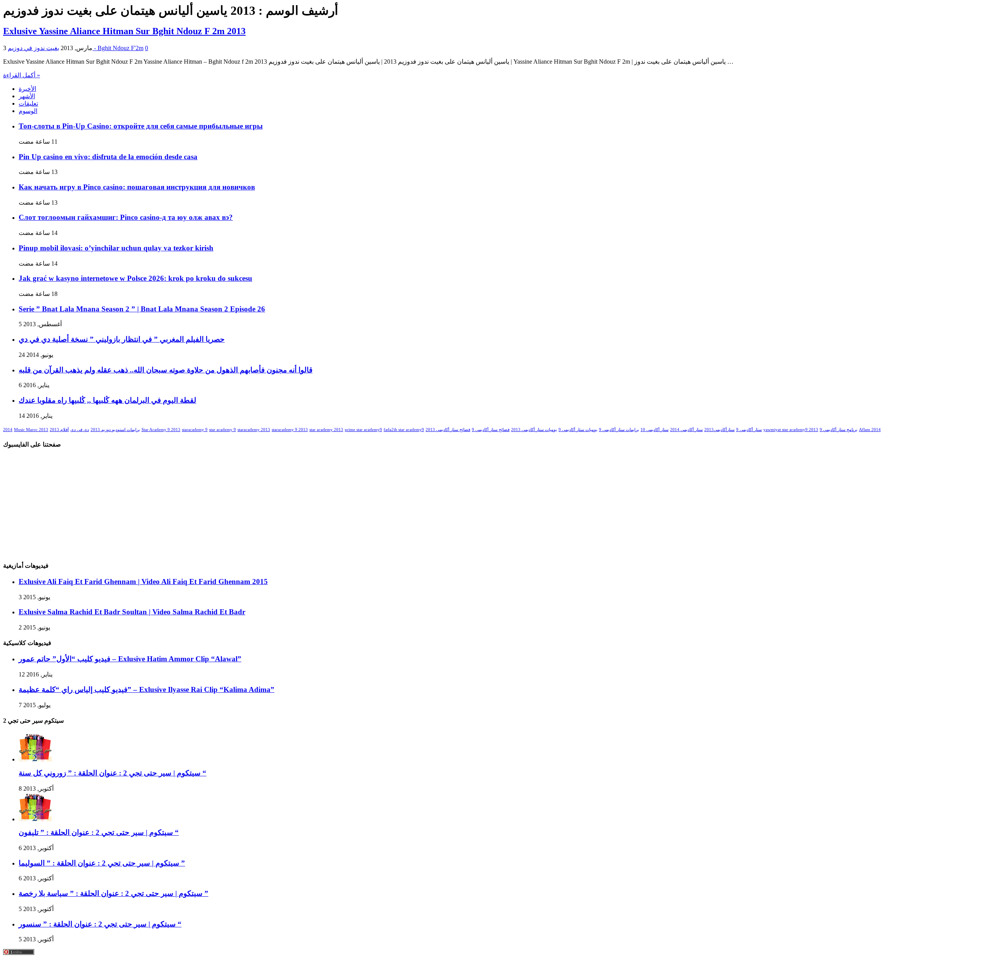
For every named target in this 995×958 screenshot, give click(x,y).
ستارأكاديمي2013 (719, 430)
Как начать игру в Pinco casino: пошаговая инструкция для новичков (137, 187)
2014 (7, 430)
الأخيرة (27, 88)
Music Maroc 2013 (31, 430)
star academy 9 (222, 430)
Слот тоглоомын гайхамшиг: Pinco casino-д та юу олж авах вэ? (126, 217)
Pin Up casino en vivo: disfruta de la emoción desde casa (108, 157)
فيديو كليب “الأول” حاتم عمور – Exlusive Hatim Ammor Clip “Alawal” (130, 659)
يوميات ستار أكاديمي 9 (578, 430)
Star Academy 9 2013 (160, 430)
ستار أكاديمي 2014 (686, 430)
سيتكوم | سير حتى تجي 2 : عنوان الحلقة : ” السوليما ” (102, 863)
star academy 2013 (326, 430)
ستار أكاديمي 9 (749, 430)
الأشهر (27, 96)
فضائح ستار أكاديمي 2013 (448, 430)
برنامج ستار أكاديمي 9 (838, 430)
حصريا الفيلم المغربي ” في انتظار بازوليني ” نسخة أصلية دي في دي (122, 339)
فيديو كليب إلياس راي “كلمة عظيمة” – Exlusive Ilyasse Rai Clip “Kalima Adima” (146, 689)
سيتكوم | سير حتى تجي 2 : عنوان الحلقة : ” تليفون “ (99, 832)
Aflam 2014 (870, 430)
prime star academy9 (363, 430)
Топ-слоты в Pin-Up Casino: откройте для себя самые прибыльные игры (141, 126)
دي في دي (79, 430)
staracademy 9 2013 (290, 430)
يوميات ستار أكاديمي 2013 (534, 430)
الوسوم (28, 111)
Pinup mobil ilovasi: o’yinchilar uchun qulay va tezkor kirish (116, 248)
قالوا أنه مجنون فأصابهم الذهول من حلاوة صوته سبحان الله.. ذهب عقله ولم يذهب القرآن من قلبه (165, 370)
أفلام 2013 (59, 430)
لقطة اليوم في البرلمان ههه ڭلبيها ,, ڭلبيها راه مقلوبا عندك (107, 400)
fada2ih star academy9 (404, 430)
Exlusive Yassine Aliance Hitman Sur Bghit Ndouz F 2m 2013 (124, 31)
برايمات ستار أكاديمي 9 (619, 430)
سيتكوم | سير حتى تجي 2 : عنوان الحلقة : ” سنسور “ (100, 924)
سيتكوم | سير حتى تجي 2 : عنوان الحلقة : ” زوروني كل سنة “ (112, 773)
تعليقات (28, 103)
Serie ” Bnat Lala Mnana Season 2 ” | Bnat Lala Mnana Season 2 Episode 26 (142, 309)
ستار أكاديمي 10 (655, 430)
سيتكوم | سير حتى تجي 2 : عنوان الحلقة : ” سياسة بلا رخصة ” (113, 893)
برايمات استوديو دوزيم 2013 (115, 430)
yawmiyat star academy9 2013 (790, 430)
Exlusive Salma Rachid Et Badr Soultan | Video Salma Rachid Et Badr (132, 612)
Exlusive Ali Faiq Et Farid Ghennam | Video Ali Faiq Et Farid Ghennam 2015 (143, 581)
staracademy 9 (195, 430)
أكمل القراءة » (21, 75)
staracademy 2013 (253, 430)
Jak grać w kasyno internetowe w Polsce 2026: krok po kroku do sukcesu (135, 278)
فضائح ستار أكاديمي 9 (491, 430)
